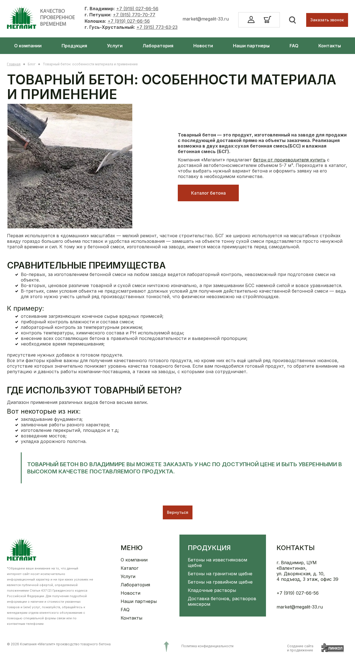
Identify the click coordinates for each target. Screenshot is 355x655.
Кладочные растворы (212, 590)
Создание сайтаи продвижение (300, 648)
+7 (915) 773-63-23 (157, 27)
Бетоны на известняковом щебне (217, 562)
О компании (28, 45)
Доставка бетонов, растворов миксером (222, 601)
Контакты (329, 45)
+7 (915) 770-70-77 (134, 14)
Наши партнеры (251, 45)
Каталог (129, 568)
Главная (14, 64)
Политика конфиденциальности (207, 646)
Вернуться (177, 512)
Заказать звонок (327, 19)
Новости (203, 45)
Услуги (115, 45)
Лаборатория (158, 45)
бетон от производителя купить (289, 160)
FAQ (294, 45)
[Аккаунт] (253, 20)
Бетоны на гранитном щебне (220, 573)
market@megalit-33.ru (205, 19)
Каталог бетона (208, 193)
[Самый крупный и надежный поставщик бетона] (42, 19)
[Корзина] (267, 23)
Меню (132, 548)
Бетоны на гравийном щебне (220, 582)
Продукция (74, 45)
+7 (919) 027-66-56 (137, 8)
